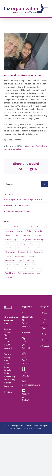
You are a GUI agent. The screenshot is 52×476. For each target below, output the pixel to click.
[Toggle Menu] (46, 9)
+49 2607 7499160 (26, 345)
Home (44, 313)
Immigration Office (24, 252)
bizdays (8, 235)
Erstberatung (38, 240)
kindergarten (38, 252)
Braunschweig (26, 235)
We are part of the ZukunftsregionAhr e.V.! (24, 199)
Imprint (20, 428)
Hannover (40, 248)
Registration (30, 260)
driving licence (26, 240)
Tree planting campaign (26, 273)
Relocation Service (29, 265)
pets (20, 260)
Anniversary (41, 227)
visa (38, 273)
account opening (28, 227)
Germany (22, 244)
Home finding (10, 252)
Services (44, 328)
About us (44, 320)
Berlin (29, 231)
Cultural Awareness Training (18, 211)
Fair (14, 244)
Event (7, 244)
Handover (30, 248)
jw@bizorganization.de (32, 385)
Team (38, 269)
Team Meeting (10, 273)
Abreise (16, 227)
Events (44, 340)
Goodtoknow (9, 248)
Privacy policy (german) (33, 428)
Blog (44, 334)
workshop (8, 277)
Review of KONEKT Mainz (18, 205)
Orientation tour (10, 260)
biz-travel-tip (39, 231)
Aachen (7, 227)
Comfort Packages (39, 146)
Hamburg (21, 248)
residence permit (27, 269)
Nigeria (31, 256)
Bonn (16, 235)
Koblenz (8, 256)
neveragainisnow (20, 256)
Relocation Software (12, 269)
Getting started (33, 244)
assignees (27, 146)
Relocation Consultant (12, 149)
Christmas (37, 235)
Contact (44, 346)
